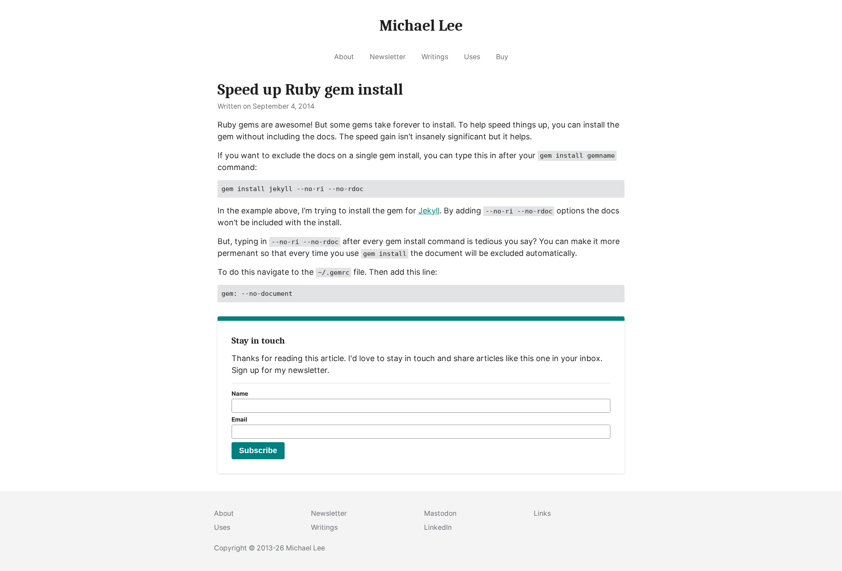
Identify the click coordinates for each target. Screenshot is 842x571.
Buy (502, 57)
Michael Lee (305, 548)
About (344, 57)
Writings (434, 57)
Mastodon (440, 513)
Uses (472, 57)
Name (240, 393)
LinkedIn (438, 527)
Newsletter (388, 57)
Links (542, 513)
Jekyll (428, 210)
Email (239, 419)
